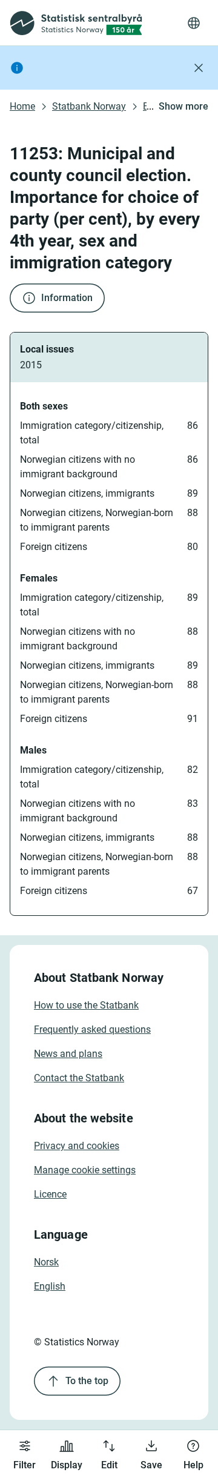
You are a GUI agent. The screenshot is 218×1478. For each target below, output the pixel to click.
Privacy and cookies (76, 1146)
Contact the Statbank (79, 1078)
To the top (86, 1381)
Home (22, 106)
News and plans (68, 1053)
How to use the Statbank (86, 1005)
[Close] (198, 68)
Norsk (46, 1262)
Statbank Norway (89, 106)
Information (67, 297)
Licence (50, 1194)
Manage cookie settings (85, 1170)
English (49, 1286)
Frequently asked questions (92, 1029)
